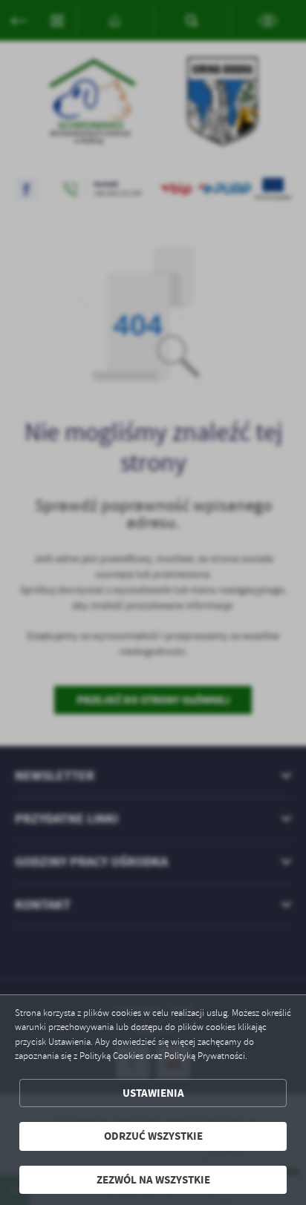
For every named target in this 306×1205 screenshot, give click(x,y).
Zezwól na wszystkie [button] (153, 1179)
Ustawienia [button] (153, 1093)
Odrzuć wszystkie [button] (153, 1136)
